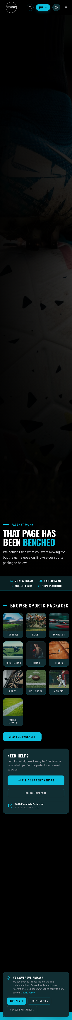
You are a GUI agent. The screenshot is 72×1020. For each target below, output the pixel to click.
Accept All (16, 1001)
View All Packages (22, 737)
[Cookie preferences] (56, 7)
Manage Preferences (22, 1009)
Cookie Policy (28, 992)
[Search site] (30, 7)
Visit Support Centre (38, 780)
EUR (41, 7)
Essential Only (39, 1001)
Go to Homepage (36, 793)
